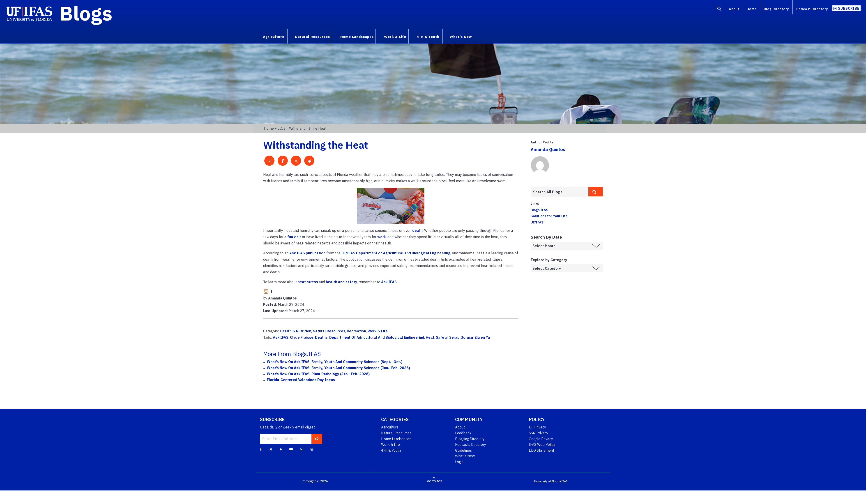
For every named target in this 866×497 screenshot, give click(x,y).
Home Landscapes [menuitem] (357, 36)
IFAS (565, 481)
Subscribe (848, 8)
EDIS (281, 128)
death (417, 230)
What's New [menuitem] (461, 36)
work (381, 237)
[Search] (719, 9)
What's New (465, 456)
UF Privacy (537, 427)
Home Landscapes (396, 439)
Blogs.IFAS (539, 209)
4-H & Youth (391, 450)
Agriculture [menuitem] (273, 36)
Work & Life (378, 331)
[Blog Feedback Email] (301, 449)
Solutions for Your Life (549, 216)
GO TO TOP (434, 481)
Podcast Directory (812, 9)
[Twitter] (270, 449)
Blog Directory (776, 9)
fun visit (294, 237)
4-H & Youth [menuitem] (428, 36)
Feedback (463, 433)
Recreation (356, 331)
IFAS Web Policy (542, 444)
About (734, 9)
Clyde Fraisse (301, 337)
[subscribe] (317, 439)
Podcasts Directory (470, 444)
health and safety (341, 282)
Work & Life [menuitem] (395, 36)
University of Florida (547, 481)
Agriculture (389, 427)
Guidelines (463, 450)
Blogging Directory (470, 439)
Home (751, 9)
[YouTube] (291, 449)
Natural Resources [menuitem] (312, 36)
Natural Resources (329, 331)
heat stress (308, 282)
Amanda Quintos (548, 149)
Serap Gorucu (461, 337)
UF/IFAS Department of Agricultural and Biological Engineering (395, 253)
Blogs (86, 13)
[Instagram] (312, 449)
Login (459, 462)
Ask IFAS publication (307, 253)
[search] (595, 191)
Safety (442, 337)
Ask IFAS (389, 282)
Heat (430, 337)
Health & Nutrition (295, 331)
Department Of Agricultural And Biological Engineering (376, 337)
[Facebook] (261, 449)
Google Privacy (541, 439)
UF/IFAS (537, 222)
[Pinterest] (281, 449)
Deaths (321, 337)
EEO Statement (541, 450)
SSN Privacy (538, 433)
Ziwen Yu (482, 337)
